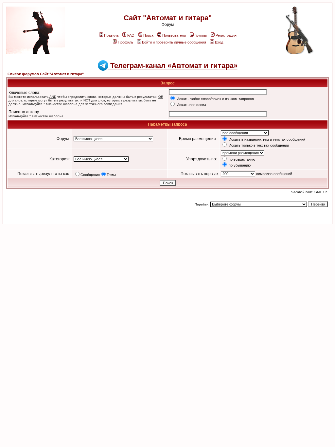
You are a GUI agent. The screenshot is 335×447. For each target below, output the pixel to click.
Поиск (148, 35)
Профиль (125, 42)
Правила (111, 35)
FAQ (130, 35)
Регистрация (226, 35)
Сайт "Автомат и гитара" (168, 18)
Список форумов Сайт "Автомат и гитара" (46, 74)
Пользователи (174, 35)
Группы (201, 35)
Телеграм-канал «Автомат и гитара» (173, 66)
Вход (219, 42)
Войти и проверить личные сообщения (174, 42)
